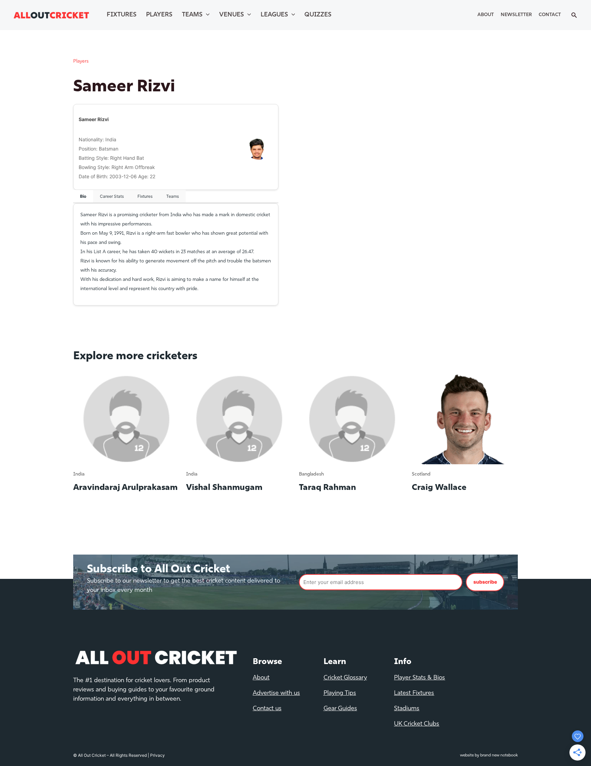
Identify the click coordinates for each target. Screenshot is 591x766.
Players (159, 15)
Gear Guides (340, 709)
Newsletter (516, 14)
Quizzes (317, 15)
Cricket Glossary (345, 678)
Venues (231, 15)
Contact (550, 14)
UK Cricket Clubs (416, 724)
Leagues (274, 15)
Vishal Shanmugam (224, 488)
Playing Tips (340, 693)
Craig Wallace (439, 488)
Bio (83, 196)
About (485, 14)
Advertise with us (276, 693)
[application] (206, 15)
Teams (192, 15)
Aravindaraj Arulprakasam (125, 488)
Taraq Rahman (327, 488)
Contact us (267, 709)
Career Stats (112, 196)
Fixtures (121, 15)
